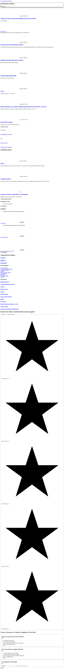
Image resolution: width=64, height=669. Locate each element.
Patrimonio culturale (4, 275)
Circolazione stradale (4, 270)
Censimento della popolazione (6, 269)
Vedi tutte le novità (4, 126)
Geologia (2, 271)
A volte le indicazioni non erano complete (11, 654)
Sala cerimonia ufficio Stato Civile (7, 251)
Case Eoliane (3, 223)
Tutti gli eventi (3, 206)
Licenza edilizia (3, 273)
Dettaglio (3, 665)
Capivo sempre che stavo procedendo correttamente (13, 643)
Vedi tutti (2, 276)
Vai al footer (9, 1)
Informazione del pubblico (5, 272)
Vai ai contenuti (3, 1)
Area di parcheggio (4, 267)
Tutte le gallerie (4, 252)
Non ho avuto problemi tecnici (9, 644)
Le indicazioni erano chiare (8, 640)
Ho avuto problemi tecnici (8, 656)
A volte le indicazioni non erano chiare (10, 653)
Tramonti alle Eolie (4, 237)
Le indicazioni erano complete (9, 641)
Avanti (2, 667)
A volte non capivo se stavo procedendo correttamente (13, 655)
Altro (4, 645)
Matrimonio (2, 274)
